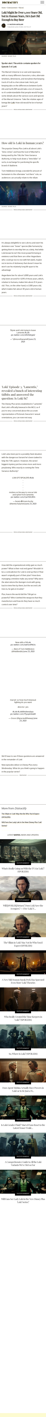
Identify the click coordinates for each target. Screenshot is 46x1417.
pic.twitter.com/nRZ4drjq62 (23, 335)
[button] (42, 2)
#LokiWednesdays (25, 711)
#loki (32, 478)
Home (4, 8)
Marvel (21, 8)
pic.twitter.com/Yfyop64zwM (23, 714)
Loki (13, 102)
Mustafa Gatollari (16, 24)
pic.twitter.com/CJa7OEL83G (23, 497)
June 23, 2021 (30, 503)
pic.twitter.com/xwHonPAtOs (23, 644)
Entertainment (12, 8)
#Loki (27, 332)
